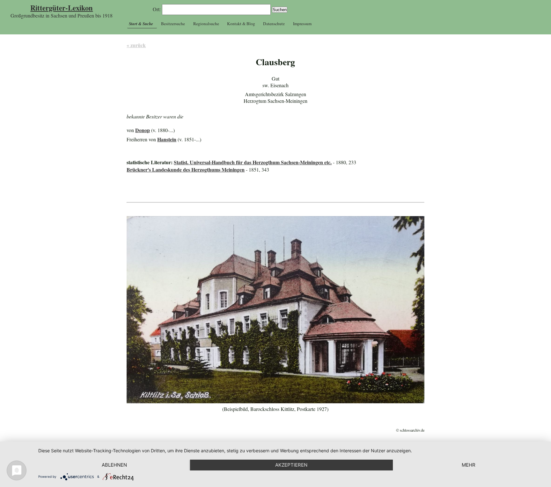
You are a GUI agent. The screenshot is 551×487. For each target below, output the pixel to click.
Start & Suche (141, 23)
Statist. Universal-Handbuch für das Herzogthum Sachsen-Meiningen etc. (253, 162)
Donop (142, 130)
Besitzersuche (173, 23)
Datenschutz (274, 23)
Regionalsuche (206, 23)
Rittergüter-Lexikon (61, 8)
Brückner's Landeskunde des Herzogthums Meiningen (186, 169)
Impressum (302, 23)
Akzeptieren (291, 465)
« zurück (136, 45)
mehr (468, 465)
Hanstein (166, 139)
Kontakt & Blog (241, 23)
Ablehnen (114, 465)
